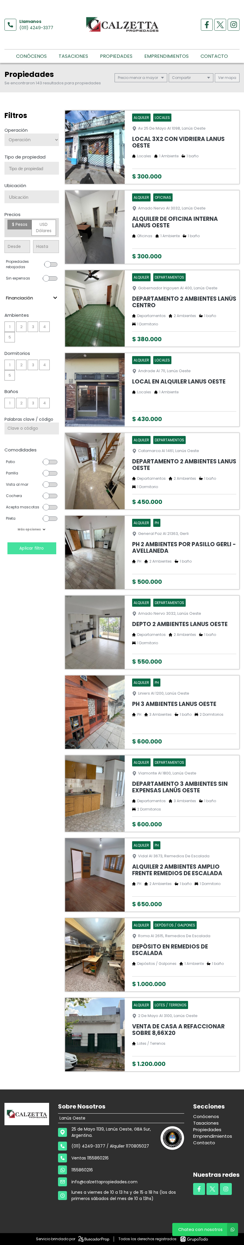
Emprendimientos (166, 56)
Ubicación (15, 185)
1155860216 (82, 1170)
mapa (230, 77)
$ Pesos (19, 224)
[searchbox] (34, 168)
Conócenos (31, 56)
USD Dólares (43, 227)
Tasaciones (73, 56)
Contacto (214, 56)
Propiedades (116, 56)
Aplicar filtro (31, 548)
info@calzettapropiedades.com (104, 1182)
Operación (16, 130)
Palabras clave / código (28, 419)
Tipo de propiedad (25, 157)
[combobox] (31, 168)
